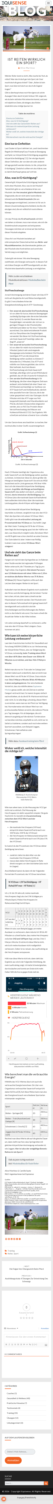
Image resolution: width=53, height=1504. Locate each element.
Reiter (10, 1253)
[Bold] (6, 1344)
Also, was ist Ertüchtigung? (17, 121)
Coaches (10, 1393)
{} (33, 1344)
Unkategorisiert (13, 1423)
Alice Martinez (27, 68)
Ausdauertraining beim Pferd (31, 741)
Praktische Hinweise (15, 1403)
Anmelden (45, 1328)
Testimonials (12, 1408)
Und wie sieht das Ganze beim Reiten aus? (23, 123)
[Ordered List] (18, 1344)
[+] (35, 1344)
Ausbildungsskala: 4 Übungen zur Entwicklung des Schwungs (26, 1278)
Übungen (11, 1418)
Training (11, 1251)
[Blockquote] (23, 1344)
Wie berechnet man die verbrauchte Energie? (24, 137)
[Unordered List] (20, 1344)
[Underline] (12, 1344)
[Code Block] (26, 1344)
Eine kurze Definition (14, 118)
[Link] (29, 1344)
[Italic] (9, 1344)
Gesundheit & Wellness (16, 1398)
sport (16, 1253)
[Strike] (15, 1344)
